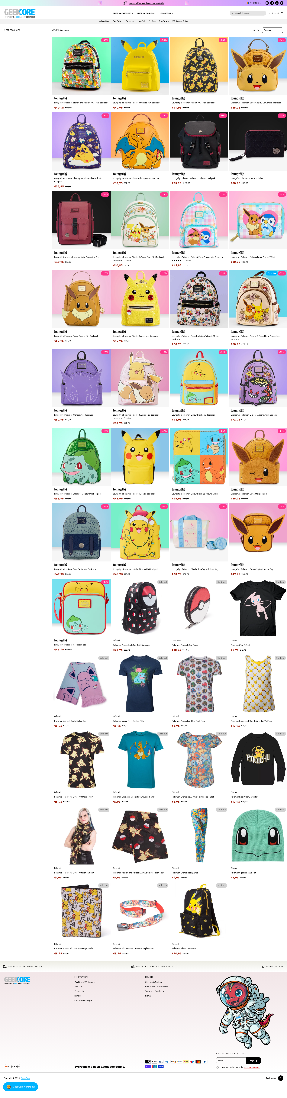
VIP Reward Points (180, 21)
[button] (248, 13)
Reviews (77, 995)
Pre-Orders (164, 21)
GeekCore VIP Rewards (84, 982)
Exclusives (130, 21)
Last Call (141, 21)
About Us (78, 986)
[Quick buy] (106, 91)
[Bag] (281, 13)
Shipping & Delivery (153, 982)
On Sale (151, 21)
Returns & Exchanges (83, 1000)
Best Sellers (117, 21)
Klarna (148, 995)
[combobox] (248, 13)
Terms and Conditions (154, 991)
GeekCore (25, 1078)
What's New (104, 21)
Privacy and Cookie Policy (156, 986)
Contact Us (79, 991)
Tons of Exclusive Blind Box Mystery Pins (146, 2)
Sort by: (257, 30)
